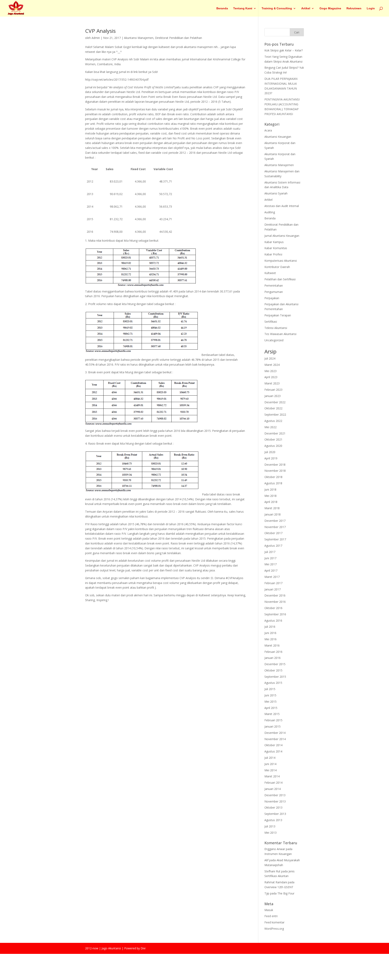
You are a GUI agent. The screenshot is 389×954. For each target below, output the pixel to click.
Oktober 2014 (273, 745)
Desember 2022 (274, 402)
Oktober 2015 (273, 670)
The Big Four (285, 893)
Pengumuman (273, 292)
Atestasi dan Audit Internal (281, 206)
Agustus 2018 (273, 483)
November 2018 (275, 471)
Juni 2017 (270, 558)
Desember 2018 (274, 464)
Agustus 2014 (273, 751)
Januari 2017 (272, 589)
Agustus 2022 (273, 421)
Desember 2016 (274, 595)
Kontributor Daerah (277, 267)
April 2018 (270, 502)
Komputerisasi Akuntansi (280, 261)
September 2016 (275, 614)
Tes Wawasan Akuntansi (280, 334)
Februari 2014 (273, 782)
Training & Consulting (277, 8)
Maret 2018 (272, 508)
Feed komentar (274, 922)
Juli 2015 (269, 689)
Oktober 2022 (273, 408)
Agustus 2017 (273, 545)
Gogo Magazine (330, 8)
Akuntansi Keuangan (277, 137)
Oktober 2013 (273, 807)
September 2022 (275, 414)
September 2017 (275, 539)
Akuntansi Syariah (275, 193)
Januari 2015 (272, 726)
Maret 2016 (272, 645)
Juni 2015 (270, 695)
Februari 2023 (273, 390)
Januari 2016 (272, 658)
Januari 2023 (272, 396)
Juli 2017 (269, 552)
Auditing (269, 212)
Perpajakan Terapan (277, 315)
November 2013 (275, 801)
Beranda (222, 8)
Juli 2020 (269, 452)
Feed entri (271, 916)
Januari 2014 (272, 789)
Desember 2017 (274, 521)
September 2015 (275, 677)
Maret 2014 (272, 776)
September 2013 (275, 814)
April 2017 (270, 570)
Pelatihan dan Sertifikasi (280, 279)
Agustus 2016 (273, 620)
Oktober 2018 (273, 477)
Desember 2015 (274, 664)
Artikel (305, 8)
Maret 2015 (272, 714)
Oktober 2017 (273, 533)
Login (371, 8)
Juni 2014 (270, 764)
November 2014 (275, 739)
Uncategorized (273, 340)
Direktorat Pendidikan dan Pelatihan (178, 38)
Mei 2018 (270, 496)
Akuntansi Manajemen (138, 38)
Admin (96, 38)
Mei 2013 (270, 832)
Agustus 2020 (273, 446)
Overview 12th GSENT (278, 887)
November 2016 (275, 602)
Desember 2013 (274, 795)
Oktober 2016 (273, 608)
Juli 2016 (269, 627)
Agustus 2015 (273, 683)
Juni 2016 (270, 633)
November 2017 (275, 527)
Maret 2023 (272, 383)
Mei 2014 (270, 770)
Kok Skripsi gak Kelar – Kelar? (283, 50)
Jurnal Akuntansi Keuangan (281, 236)
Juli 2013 (269, 826)
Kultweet (270, 273)
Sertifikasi (270, 321)
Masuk (268, 910)
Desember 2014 (274, 733)
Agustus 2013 (273, 820)
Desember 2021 (274, 433)
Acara (268, 130)
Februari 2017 (273, 583)
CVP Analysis (100, 30)
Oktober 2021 (273, 439)
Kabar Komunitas (275, 248)
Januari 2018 (272, 514)
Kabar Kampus (274, 242)
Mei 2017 (270, 564)
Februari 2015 (273, 720)
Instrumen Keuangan (278, 854)
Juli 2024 (269, 358)
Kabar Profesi (273, 254)
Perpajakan (271, 298)
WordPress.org (274, 929)
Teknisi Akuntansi (275, 328)
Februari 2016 (273, 652)
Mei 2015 (270, 701)
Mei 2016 (270, 639)
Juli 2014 (269, 758)
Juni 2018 (270, 489)
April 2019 (270, 458)
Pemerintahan (273, 285)
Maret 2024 (272, 365)
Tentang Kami (242, 8)
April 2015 (270, 708)
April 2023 (270, 377)
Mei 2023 (270, 371)
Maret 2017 (272, 577)
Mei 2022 (270, 427)
